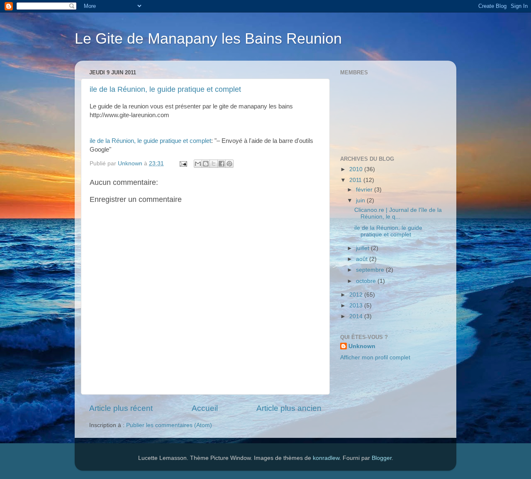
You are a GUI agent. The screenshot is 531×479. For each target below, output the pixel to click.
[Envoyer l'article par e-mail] (183, 163)
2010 (356, 169)
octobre (367, 281)
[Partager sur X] (213, 164)
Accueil (205, 408)
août (362, 259)
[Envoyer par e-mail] (198, 164)
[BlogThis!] (206, 164)
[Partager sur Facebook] (221, 164)
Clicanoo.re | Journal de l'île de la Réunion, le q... (398, 213)
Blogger (382, 458)
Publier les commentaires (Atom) (169, 425)
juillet (363, 248)
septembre (371, 270)
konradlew (326, 458)
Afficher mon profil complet (375, 357)
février (365, 190)
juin (361, 200)
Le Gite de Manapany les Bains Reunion (208, 38)
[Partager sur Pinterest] (229, 164)
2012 (356, 295)
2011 (356, 180)
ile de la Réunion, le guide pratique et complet (165, 89)
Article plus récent (121, 408)
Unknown (361, 346)
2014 (356, 316)
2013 (356, 305)
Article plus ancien (289, 408)
